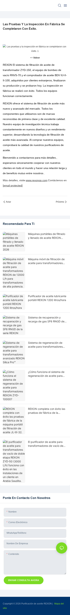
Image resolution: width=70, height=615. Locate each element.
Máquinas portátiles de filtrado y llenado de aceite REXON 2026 (46, 236)
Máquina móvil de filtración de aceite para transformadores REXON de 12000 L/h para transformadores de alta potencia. (46, 261)
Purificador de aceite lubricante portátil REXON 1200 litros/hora (47, 298)
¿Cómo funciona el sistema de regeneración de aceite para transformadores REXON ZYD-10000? (46, 374)
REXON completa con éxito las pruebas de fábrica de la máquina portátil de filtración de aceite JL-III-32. (47, 411)
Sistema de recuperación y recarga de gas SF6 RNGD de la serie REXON (47, 319)
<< (35, 57)
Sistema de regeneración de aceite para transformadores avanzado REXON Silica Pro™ (45, 345)
